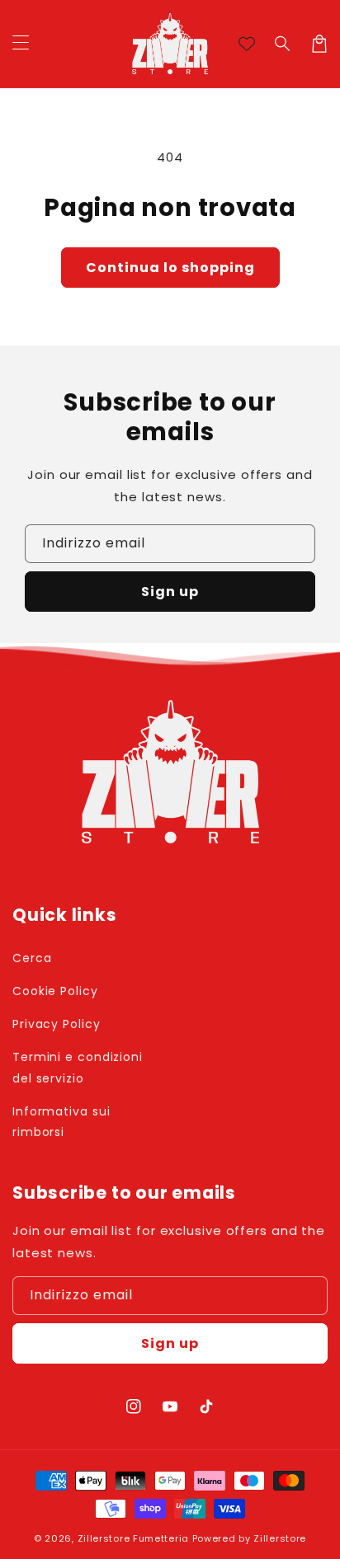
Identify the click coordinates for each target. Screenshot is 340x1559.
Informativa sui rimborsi (61, 1121)
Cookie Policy (55, 991)
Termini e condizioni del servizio (77, 1067)
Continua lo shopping (170, 267)
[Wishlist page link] (246, 43)
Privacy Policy (56, 1024)
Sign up (170, 591)
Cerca (32, 958)
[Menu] (20, 44)
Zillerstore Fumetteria (133, 1538)
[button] (283, 44)
